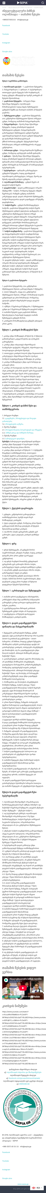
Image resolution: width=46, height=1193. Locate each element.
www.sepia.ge (23, 1184)
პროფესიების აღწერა (14, 424)
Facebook (6, 25)
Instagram (6, 43)
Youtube (5, 34)
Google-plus (7, 51)
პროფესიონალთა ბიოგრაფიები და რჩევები (23, 430)
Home (4, 7)
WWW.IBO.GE (24, 1084)
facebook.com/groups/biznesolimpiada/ (24, 1078)
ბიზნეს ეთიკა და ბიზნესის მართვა (19, 433)
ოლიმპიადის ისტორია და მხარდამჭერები (24, 1072)
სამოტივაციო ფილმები (14, 439)
